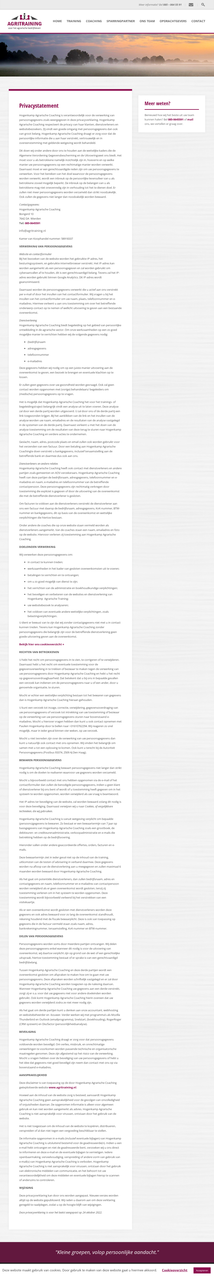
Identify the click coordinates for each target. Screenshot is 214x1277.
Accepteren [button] (202, 1270)
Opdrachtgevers (173, 21)
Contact (198, 21)
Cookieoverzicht (174, 1270)
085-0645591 (32, 223)
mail (190, 119)
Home (57, 21)
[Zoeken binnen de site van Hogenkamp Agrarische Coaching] (203, 4)
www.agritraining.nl (62, 1087)
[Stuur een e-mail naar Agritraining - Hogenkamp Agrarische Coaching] (191, 5)
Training (74, 21)
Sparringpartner (121, 21)
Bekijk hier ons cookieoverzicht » (41, 644)
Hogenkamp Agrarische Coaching (89, 5)
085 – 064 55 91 (172, 4)
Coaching (94, 21)
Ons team (147, 21)
